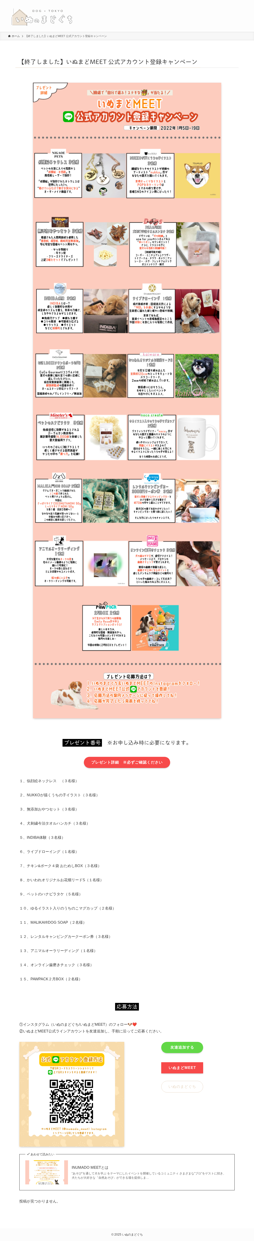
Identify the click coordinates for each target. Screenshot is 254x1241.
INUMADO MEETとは (90, 1167)
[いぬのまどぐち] (42, 16)
